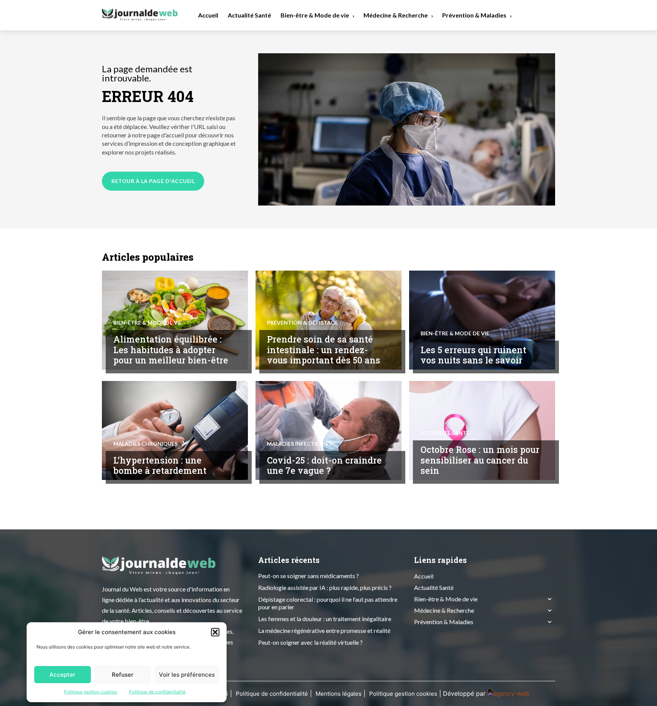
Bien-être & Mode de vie (147, 322)
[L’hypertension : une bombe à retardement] (175, 430)
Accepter (62, 674)
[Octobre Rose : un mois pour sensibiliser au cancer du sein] (482, 430)
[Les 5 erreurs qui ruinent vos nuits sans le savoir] (482, 320)
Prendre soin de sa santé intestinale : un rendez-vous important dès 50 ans (323, 349)
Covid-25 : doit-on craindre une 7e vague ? (324, 465)
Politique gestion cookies (90, 692)
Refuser (122, 674)
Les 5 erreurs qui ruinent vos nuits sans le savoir (473, 355)
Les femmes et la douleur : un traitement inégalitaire (324, 618)
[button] (215, 632)
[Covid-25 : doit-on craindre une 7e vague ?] (329, 430)
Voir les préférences (187, 674)
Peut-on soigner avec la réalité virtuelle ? (310, 642)
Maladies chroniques (145, 443)
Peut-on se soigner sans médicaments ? (308, 575)
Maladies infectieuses (299, 443)
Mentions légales (339, 693)
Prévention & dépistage (302, 322)
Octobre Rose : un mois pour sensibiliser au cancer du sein (480, 460)
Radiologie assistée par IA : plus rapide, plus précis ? (325, 587)
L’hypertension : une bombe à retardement (159, 465)
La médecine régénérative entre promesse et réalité (324, 630)
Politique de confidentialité (157, 692)
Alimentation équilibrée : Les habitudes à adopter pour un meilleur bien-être (170, 349)
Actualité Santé (445, 433)
